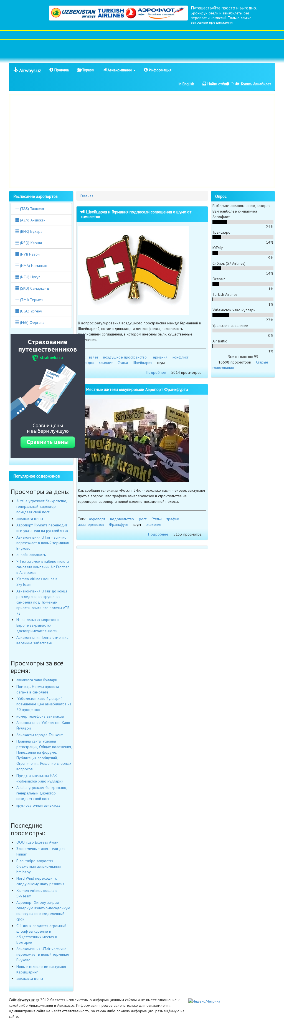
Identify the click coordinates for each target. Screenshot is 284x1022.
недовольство (122, 518)
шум (161, 362)
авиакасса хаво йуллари (36, 679)
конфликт (180, 357)
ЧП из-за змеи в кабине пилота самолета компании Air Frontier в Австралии (42, 567)
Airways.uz (29, 70)
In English (186, 83)
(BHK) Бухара (30, 231)
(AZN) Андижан (32, 220)
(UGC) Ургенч (30, 311)
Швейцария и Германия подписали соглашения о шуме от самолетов (136, 214)
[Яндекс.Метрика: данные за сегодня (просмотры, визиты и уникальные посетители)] (204, 1001)
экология (153, 524)
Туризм (87, 69)
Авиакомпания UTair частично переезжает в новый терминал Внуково (42, 543)
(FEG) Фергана (31, 322)
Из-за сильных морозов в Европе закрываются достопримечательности (37, 625)
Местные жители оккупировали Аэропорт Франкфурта (136, 389)
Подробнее (156, 372)
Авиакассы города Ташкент (39, 734)
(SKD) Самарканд (34, 288)
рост (142, 518)
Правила (61, 69)
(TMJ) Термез (31, 299)
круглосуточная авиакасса (38, 805)
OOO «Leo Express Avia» (37, 842)
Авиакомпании (119, 69)
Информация (159, 69)
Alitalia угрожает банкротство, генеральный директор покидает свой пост (41, 506)
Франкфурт (118, 524)
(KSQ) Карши (30, 242)
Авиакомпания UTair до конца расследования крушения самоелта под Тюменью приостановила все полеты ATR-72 (43, 602)
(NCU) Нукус (29, 276)
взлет (93, 357)
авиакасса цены (29, 518)
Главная (86, 195)
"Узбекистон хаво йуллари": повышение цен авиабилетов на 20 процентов (44, 704)
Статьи (123, 362)
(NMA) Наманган (33, 265)
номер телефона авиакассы (40, 716)
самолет (106, 362)
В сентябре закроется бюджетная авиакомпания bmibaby (38, 866)
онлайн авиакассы (31, 554)
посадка (87, 362)
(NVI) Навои (29, 254)
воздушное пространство (125, 357)
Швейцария (142, 362)
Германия (160, 357)
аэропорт (97, 518)
